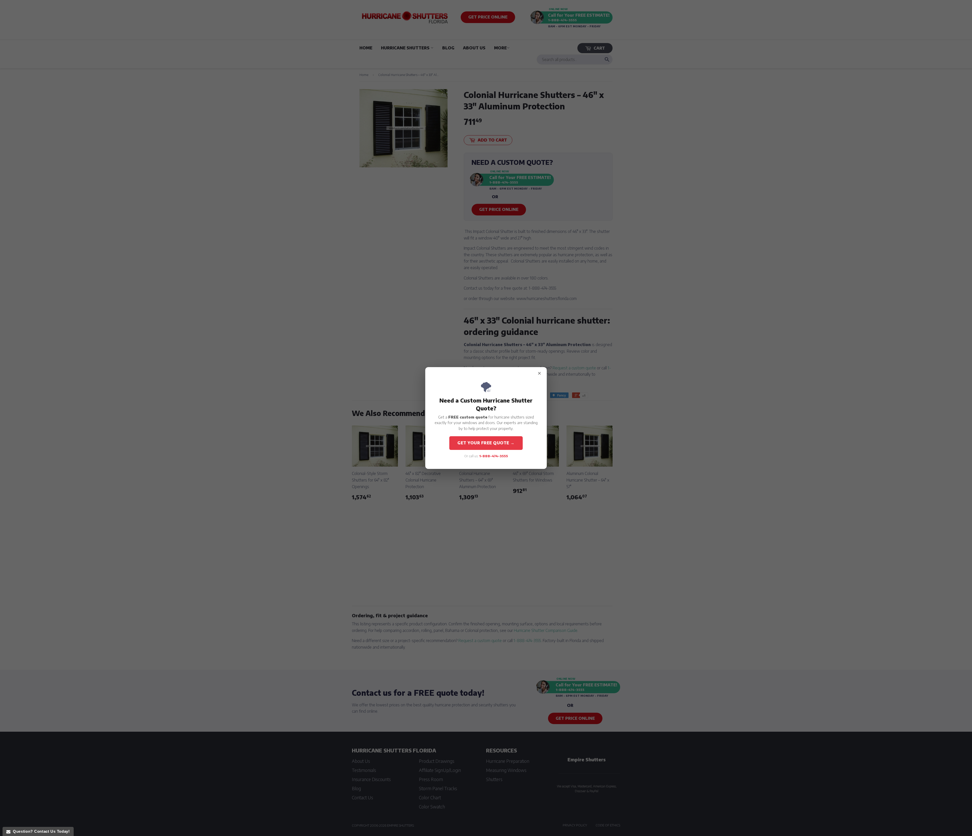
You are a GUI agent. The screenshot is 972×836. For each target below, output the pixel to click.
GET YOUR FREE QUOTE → (486, 442)
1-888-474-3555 (493, 456)
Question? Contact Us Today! (40, 831)
